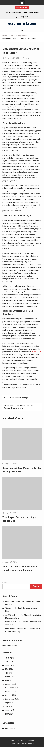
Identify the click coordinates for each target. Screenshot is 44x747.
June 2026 (9, 665)
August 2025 (10, 703)
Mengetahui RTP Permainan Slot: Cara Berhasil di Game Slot (18, 406)
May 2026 (9, 669)
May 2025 (9, 714)
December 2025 (11, 688)
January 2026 (10, 684)
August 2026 (10, 658)
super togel (36, 352)
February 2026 (11, 680)
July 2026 (9, 662)
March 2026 (10, 676)
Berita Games (10, 728)
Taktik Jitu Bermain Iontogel (17, 398)
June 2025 (9, 710)
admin (27, 58)
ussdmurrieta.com (22, 23)
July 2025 (9, 706)
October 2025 (10, 695)
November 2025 (11, 691)
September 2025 (12, 699)
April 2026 (9, 673)
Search (5, 582)
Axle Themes (29, 744)
